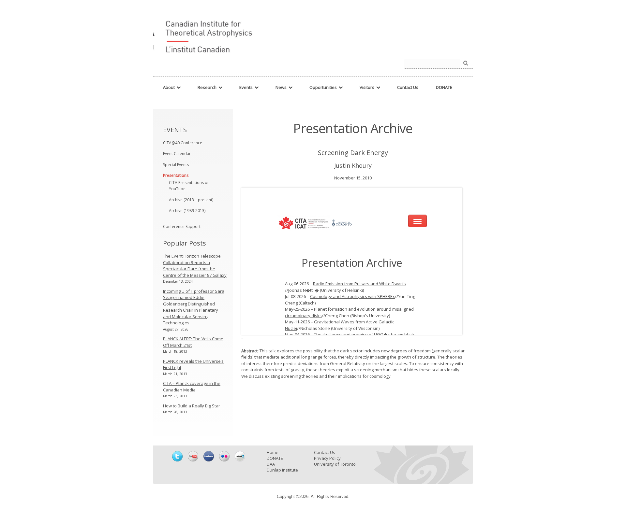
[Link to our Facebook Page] (208, 456)
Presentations (175, 175)
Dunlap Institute (282, 470)
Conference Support (182, 226)
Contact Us (324, 452)
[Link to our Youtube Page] (193, 456)
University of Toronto (335, 464)
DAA (271, 464)
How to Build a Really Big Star (191, 406)
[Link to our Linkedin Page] (240, 456)
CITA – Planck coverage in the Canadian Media (191, 386)
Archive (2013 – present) (191, 200)
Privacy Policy (327, 458)
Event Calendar (177, 153)
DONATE (275, 458)
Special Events (176, 164)
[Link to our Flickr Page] (224, 456)
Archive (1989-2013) (187, 210)
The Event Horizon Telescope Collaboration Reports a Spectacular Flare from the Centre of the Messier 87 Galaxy (195, 265)
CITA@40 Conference (182, 143)
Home (272, 452)
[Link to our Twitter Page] (177, 456)
